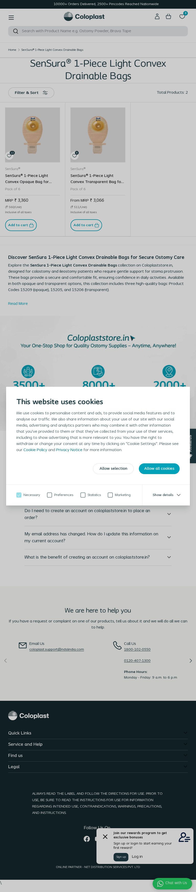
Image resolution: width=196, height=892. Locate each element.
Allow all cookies (159, 469)
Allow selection (113, 469)
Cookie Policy (35, 450)
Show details (163, 495)
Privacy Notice (69, 450)
